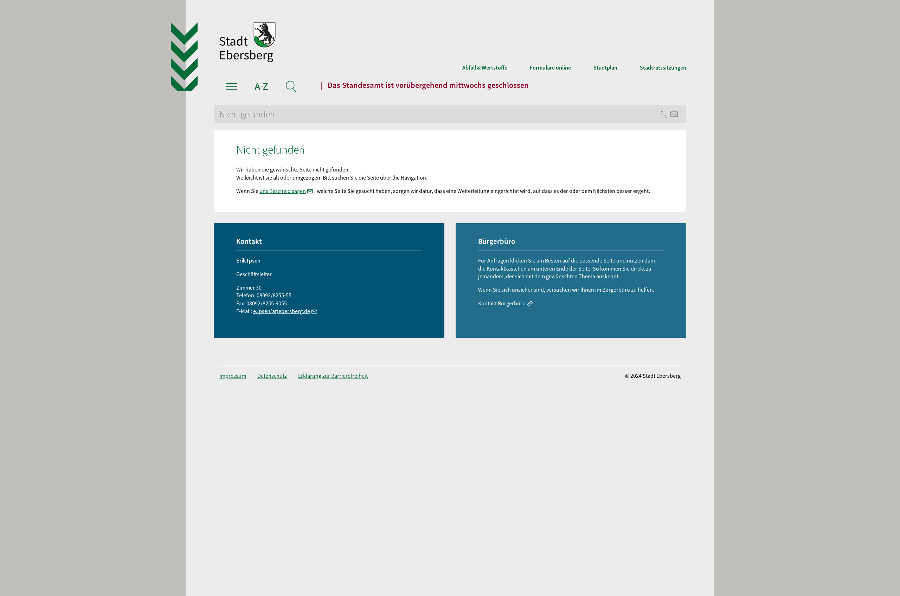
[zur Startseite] (351, 43)
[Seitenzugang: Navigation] (231, 87)
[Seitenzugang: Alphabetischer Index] (261, 87)
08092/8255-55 (274, 295)
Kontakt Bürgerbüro (502, 303)
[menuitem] (238, 376)
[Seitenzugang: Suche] (290, 87)
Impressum (232, 375)
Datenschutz (272, 375)
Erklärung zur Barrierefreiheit (333, 375)
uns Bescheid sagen (282, 190)
